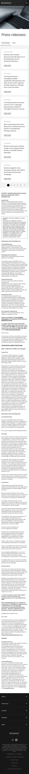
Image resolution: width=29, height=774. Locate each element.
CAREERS (4, 718)
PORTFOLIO (4, 704)
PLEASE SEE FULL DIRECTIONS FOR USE (11, 345)
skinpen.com (22, 686)
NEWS (3, 725)
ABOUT (3, 697)
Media (14, 43)
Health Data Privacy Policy (14, 769)
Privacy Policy (14, 760)
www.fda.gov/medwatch (13, 329)
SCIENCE (4, 711)
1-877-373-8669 (10, 326)
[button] (14, 59)
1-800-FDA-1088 (21, 328)
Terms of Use (14, 763)
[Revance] (6, 3)
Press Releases (5, 43)
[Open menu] (27, 3)
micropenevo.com (9, 688)
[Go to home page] (14, 735)
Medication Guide (6, 320)
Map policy (14, 766)
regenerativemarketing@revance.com (12, 635)
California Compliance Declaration (14, 757)
